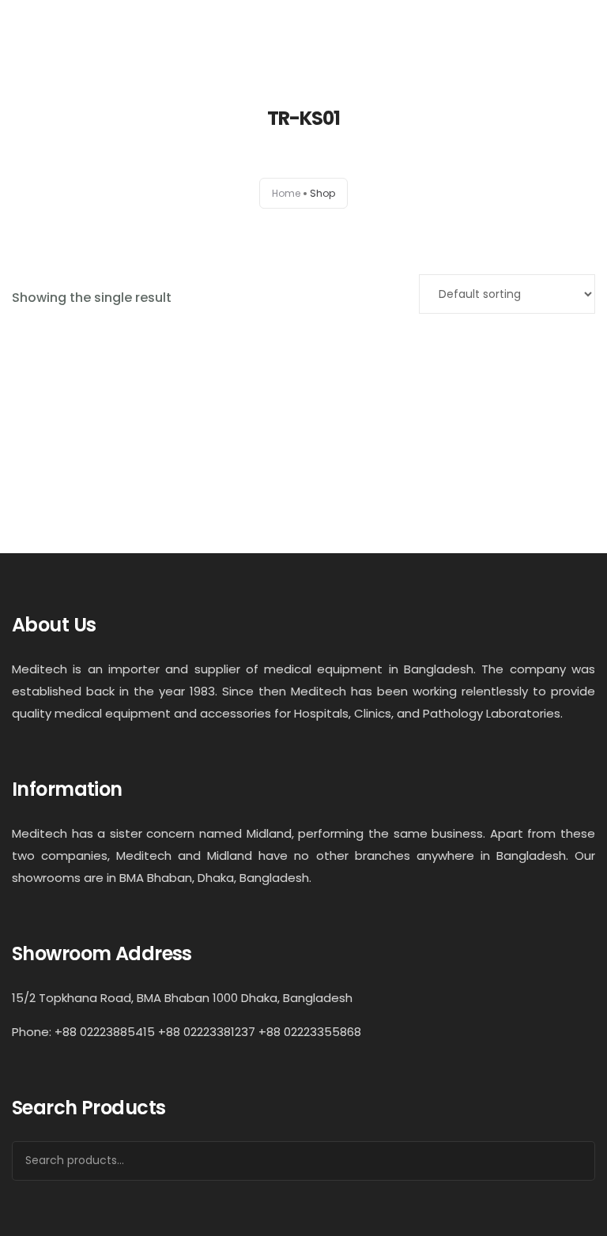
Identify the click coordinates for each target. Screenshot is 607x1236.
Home (286, 193)
